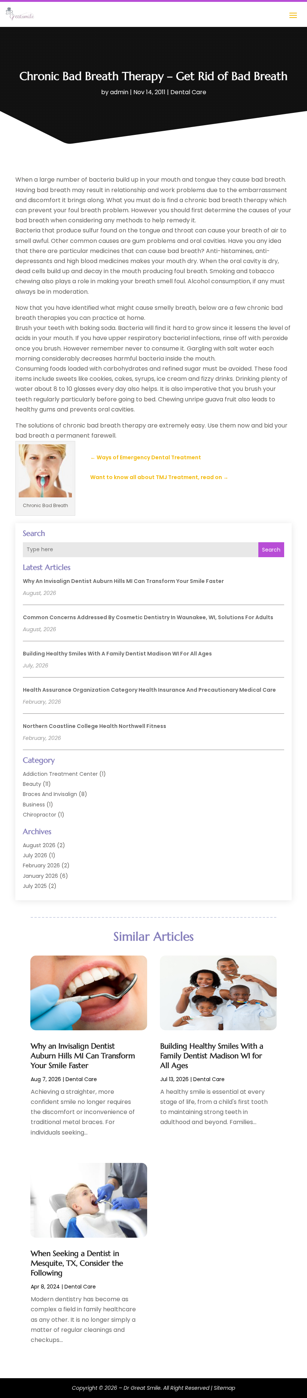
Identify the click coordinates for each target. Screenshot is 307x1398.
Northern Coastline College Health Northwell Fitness (94, 726)
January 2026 (40, 876)
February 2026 (41, 865)
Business (34, 804)
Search (271, 549)
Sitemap (224, 1388)
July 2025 (35, 886)
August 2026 (39, 845)
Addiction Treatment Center (60, 774)
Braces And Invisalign (50, 794)
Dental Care (188, 92)
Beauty (32, 784)
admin (119, 92)
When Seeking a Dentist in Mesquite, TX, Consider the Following (77, 1263)
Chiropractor (39, 814)
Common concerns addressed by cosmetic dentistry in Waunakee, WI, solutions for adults (148, 617)
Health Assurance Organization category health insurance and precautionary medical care (149, 690)
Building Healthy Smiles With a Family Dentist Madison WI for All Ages (117, 653)
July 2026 (35, 855)
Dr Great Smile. (143, 1388)
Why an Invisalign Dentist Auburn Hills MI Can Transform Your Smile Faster (123, 581)
